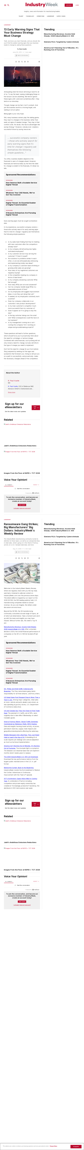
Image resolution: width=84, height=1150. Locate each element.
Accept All (76, 1146)
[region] (22, 489)
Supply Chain (61, 16)
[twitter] (22, 61)
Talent (21, 16)
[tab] (8, 485)
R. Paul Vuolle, (13, 386)
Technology (30, 16)
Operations (40, 16)
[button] (5, 5)
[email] (28, 61)
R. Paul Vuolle (22, 49)
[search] (8, 5)
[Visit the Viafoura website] (35, 493)
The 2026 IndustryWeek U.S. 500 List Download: (21, 757)
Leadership (50, 16)
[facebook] (16, 61)
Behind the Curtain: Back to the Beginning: (19, 768)
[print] (39, 61)
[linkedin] (19, 61)
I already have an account (22, 508)
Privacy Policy (53, 1146)
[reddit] (25, 61)
